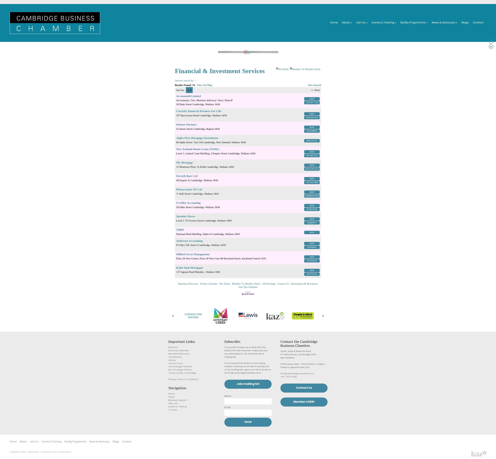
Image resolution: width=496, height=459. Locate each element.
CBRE (180, 229)
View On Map (204, 85)
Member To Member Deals (306, 68)
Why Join (173, 403)
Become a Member (178, 351)
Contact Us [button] (304, 388)
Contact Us (283, 283)
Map (312, 99)
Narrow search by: (184, 80)
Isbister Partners (186, 124)
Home (334, 23)
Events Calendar (209, 283)
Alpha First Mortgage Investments (197, 138)
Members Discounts (179, 354)
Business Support (177, 400)
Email (227, 408)
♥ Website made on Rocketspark (56, 452)
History (172, 360)
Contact (478, 23)
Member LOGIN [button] (303, 402)
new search (314, 85)
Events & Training (383, 23)
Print (317, 90)
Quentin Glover (185, 216)
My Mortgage (184, 162)
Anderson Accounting (189, 240)
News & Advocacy (444, 23)
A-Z (189, 90)
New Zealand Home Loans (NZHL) (197, 149)
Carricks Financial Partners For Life (198, 111)
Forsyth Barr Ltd (186, 176)
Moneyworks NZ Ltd (189, 189)
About (346, 23)
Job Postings (268, 283)
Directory (173, 347)
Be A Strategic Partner (180, 370)
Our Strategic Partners (180, 367)
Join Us (361, 23)
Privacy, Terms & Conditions (183, 379)
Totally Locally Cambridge (182, 373)
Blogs (465, 23)
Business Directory (188, 283)
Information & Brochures (304, 283)
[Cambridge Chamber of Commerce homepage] (57, 23)
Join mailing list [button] (248, 384)
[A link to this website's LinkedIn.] (491, 46)
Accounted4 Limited (188, 96)
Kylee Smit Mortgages (189, 267)
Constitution (175, 357)
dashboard (33, 452)
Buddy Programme (413, 23)
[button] (173, 315)
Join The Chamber (248, 287)
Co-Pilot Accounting (188, 202)
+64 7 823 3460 (288, 377)
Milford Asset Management (193, 254)
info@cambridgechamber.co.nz (297, 374)
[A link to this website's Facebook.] (491, 41)
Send (247, 422)
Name (227, 396)
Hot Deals (283, 68)
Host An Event (175, 363)
